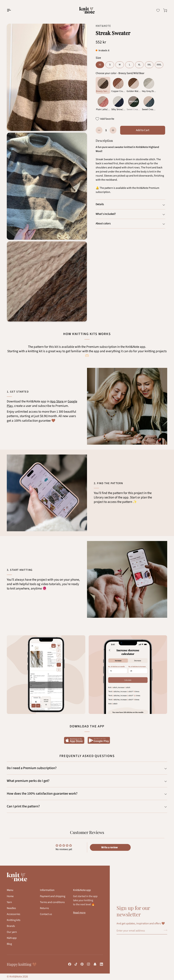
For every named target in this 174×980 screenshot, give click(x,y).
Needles (11, 908)
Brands (11, 926)
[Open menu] (12, 10)
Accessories (13, 914)
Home (10, 896)
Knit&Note (103, 26)
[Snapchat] (95, 964)
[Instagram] (88, 964)
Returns (44, 908)
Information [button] (47, 890)
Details (100, 204)
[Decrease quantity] (99, 130)
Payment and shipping (52, 896)
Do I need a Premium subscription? (32, 768)
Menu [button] (10, 890)
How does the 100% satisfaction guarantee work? (42, 793)
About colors (103, 223)
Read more (79, 912)
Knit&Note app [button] (82, 890)
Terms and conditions (52, 902)
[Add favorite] (83, 28)
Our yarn (12, 932)
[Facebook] (69, 964)
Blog (9, 944)
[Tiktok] (76, 964)
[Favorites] (158, 10)
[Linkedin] (101, 964)
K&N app (12, 938)
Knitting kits (13, 920)
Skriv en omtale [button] (110, 847)
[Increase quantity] (113, 130)
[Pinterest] (82, 964)
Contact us (46, 914)
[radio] (100, 64)
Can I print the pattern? (23, 806)
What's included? (106, 214)
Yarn (9, 902)
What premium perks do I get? (28, 780)
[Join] (164, 930)
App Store (57, 401)
